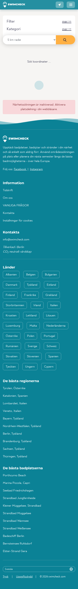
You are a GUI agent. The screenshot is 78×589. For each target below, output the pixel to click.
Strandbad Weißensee (17, 528)
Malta (33, 325)
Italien (54, 305)
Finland (10, 295)
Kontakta (8, 213)
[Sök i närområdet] (65, 39)
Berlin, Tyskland (12, 433)
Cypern (48, 366)
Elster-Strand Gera (15, 551)
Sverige (32, 346)
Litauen (50, 315)
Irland (37, 305)
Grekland (51, 295)
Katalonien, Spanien (15, 395)
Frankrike (30, 295)
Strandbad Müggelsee (17, 513)
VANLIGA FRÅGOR (16, 205)
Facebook (20, 169)
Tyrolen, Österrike (14, 388)
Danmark (11, 284)
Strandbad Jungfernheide (19, 498)
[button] (60, 5)
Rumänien (12, 346)
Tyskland (32, 284)
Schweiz (52, 346)
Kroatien (11, 315)
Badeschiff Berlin (13, 536)
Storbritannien (15, 305)
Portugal (49, 336)
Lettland (31, 315)
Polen (30, 336)
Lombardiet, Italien (15, 403)
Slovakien (11, 356)
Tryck (5, 576)
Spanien (53, 356)
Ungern (30, 366)
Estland (51, 284)
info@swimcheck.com (16, 239)
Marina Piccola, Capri (16, 483)
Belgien (30, 274)
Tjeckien (11, 366)
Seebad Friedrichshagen (18, 490)
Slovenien (33, 356)
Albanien (11, 274)
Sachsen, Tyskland (14, 449)
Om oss (7, 197)
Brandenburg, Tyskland (17, 441)
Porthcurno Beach (14, 475)
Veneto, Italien (12, 411)
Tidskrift (8, 190)
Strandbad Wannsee (16, 521)
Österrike (12, 336)
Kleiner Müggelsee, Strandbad (22, 505)
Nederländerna (56, 325)
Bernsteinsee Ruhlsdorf (17, 543)
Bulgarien (51, 274)
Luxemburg (13, 325)
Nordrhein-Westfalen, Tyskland (22, 426)
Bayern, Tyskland (13, 418)
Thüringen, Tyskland (15, 456)
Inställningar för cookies (18, 220)
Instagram (36, 169)
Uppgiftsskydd (24, 576)
